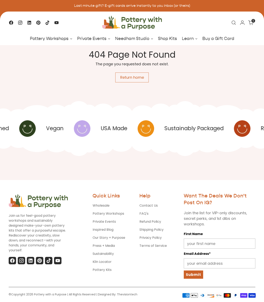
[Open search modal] (234, 23)
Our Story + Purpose (109, 237)
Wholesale (101, 205)
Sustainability (103, 253)
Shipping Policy (151, 229)
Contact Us (148, 205)
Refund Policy (150, 221)
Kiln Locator (102, 261)
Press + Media (104, 245)
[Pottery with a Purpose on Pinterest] (38, 22)
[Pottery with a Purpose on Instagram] (20, 22)
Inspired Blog (103, 229)
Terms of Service (153, 245)
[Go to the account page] (242, 23)
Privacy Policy (150, 237)
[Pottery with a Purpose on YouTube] (56, 22)
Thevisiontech (127, 294)
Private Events (104, 221)
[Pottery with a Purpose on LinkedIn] (29, 22)
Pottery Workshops (108, 213)
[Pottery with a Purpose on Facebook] (11, 22)
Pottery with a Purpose (50, 294)
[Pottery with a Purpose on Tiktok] (47, 22)
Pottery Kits (102, 269)
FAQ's (143, 213)
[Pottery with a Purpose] (132, 23)
